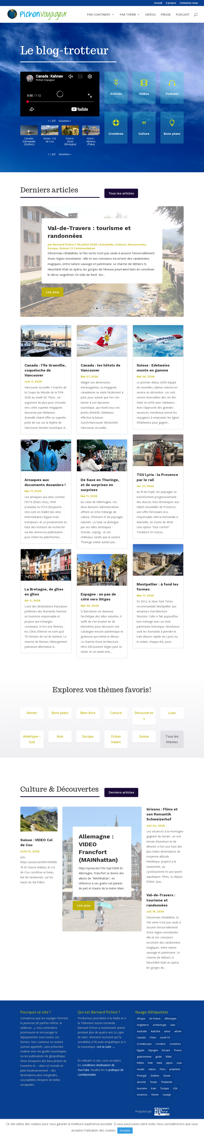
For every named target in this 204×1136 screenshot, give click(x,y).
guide (158, 1056)
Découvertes (137, 244)
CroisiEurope (144, 1044)
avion (167, 1031)
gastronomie (144, 1056)
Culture (120, 244)
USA (175, 1088)
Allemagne (171, 1018)
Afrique (141, 1018)
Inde (150, 1063)
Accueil (158, 3)
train (153, 1088)
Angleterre (143, 1025)
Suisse (64, 248)
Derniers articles (121, 792)
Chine (153, 1037)
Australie (142, 1031)
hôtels (140, 1063)
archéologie (159, 1025)
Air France (155, 1018)
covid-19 (165, 1037)
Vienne (155, 1094)
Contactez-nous (189, 3)
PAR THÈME (128, 14)
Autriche (155, 1031)
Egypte (140, 1050)
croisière (161, 1044)
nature (152, 1069)
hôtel (169, 1056)
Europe (53, 248)
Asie (172, 1025)
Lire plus (52, 292)
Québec (154, 1075)
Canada (141, 1037)
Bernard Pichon (64, 244)
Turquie (164, 1088)
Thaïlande (166, 1082)
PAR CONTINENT (99, 14)
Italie (159, 1063)
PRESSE (166, 14)
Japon (169, 1063)
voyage (167, 1094)
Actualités (106, 244)
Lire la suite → (106, 1047)
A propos (171, 3)
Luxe (179, 1063)
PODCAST (183, 14)
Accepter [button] (125, 1130)
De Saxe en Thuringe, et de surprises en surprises (100, 485)
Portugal (141, 1075)
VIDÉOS (150, 14)
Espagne (153, 1050)
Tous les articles (121, 193)
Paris (162, 1069)
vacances (142, 1094)
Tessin (153, 1082)
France (178, 1050)
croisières (175, 1044)
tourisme (142, 1088)
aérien (177, 1031)
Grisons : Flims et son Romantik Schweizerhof (162, 814)
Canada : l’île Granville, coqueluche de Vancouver (45, 370)
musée (140, 1069)
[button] (65, 121)
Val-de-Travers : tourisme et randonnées (160, 900)
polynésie (174, 1069)
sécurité (141, 1082)
